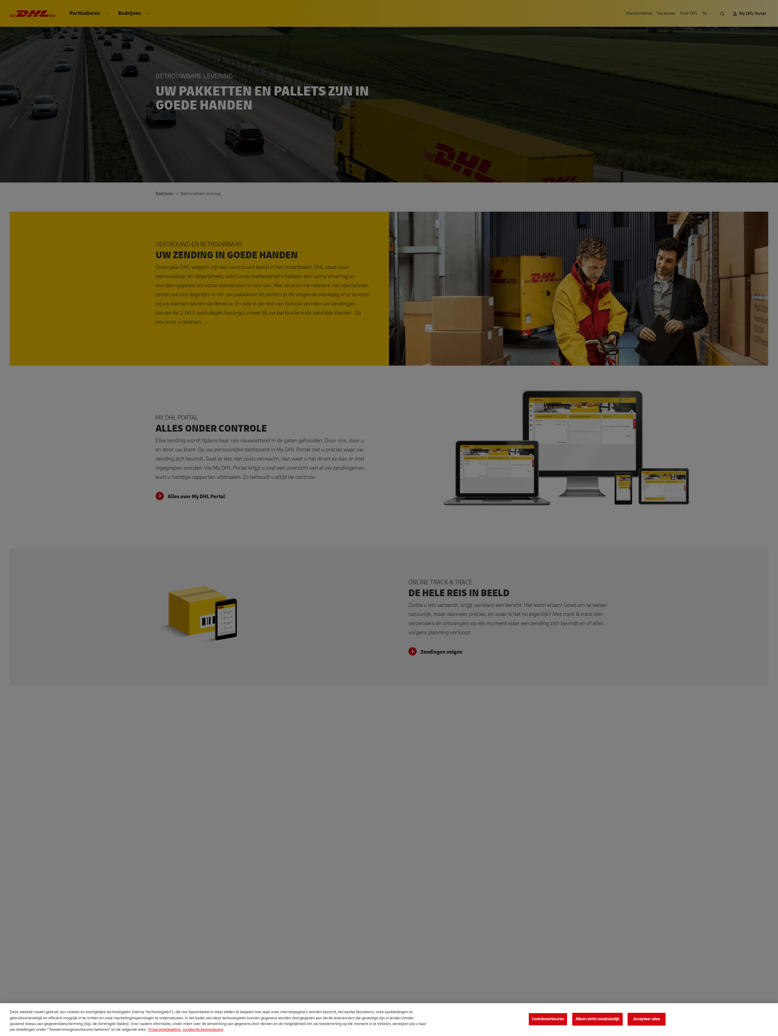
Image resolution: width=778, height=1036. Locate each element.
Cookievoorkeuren (548, 1019)
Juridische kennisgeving (202, 1029)
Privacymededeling (164, 1029)
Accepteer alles (646, 1019)
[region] (389, 1019)
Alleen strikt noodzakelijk (597, 1019)
